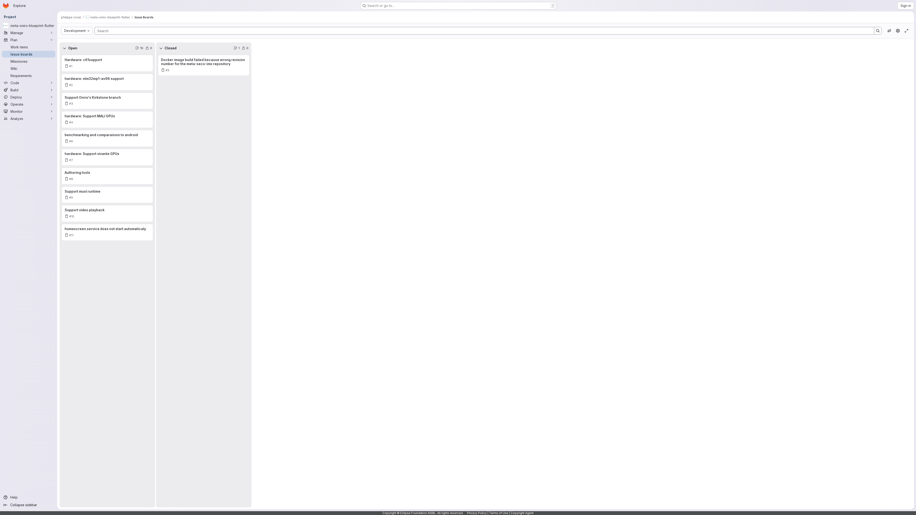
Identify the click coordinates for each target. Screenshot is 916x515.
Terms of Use (498, 513)
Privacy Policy (477, 513)
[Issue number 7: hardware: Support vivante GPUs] (107, 157)
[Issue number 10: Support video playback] (107, 213)
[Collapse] (64, 48)
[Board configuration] (898, 31)
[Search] (878, 31)
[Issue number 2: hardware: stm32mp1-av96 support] (107, 82)
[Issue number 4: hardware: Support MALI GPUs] (107, 119)
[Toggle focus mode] (906, 31)
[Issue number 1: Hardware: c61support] (107, 63)
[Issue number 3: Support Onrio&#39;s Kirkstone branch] (107, 101)
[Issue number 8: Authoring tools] (107, 176)
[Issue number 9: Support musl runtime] (107, 195)
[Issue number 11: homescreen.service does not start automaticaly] (107, 232)
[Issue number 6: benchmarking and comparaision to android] (107, 138)
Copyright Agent (522, 513)
